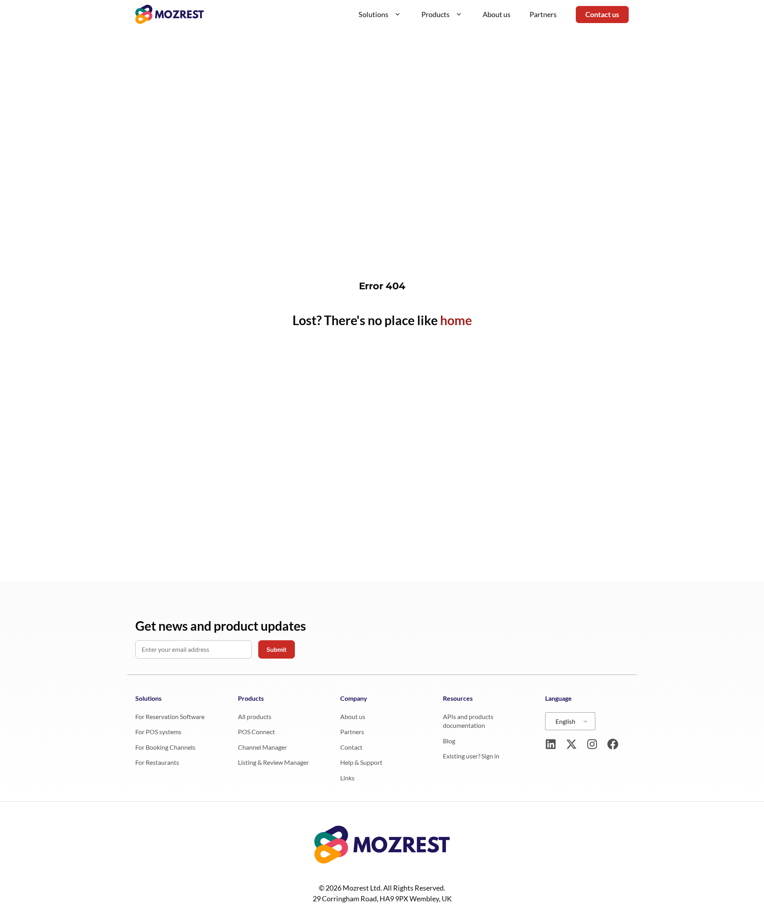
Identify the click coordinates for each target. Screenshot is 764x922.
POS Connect (256, 731)
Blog (449, 741)
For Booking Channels (165, 747)
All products (254, 716)
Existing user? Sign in (471, 756)
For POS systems (158, 731)
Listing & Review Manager (273, 762)
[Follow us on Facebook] (612, 744)
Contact (351, 747)
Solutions (373, 14)
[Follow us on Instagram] (592, 744)
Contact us (602, 14)
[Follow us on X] (571, 744)
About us (497, 14)
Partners (543, 14)
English (565, 721)
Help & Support (361, 762)
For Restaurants (157, 762)
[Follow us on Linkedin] (550, 744)
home (456, 320)
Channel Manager (262, 747)
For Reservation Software (170, 716)
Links (347, 778)
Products (435, 14)
